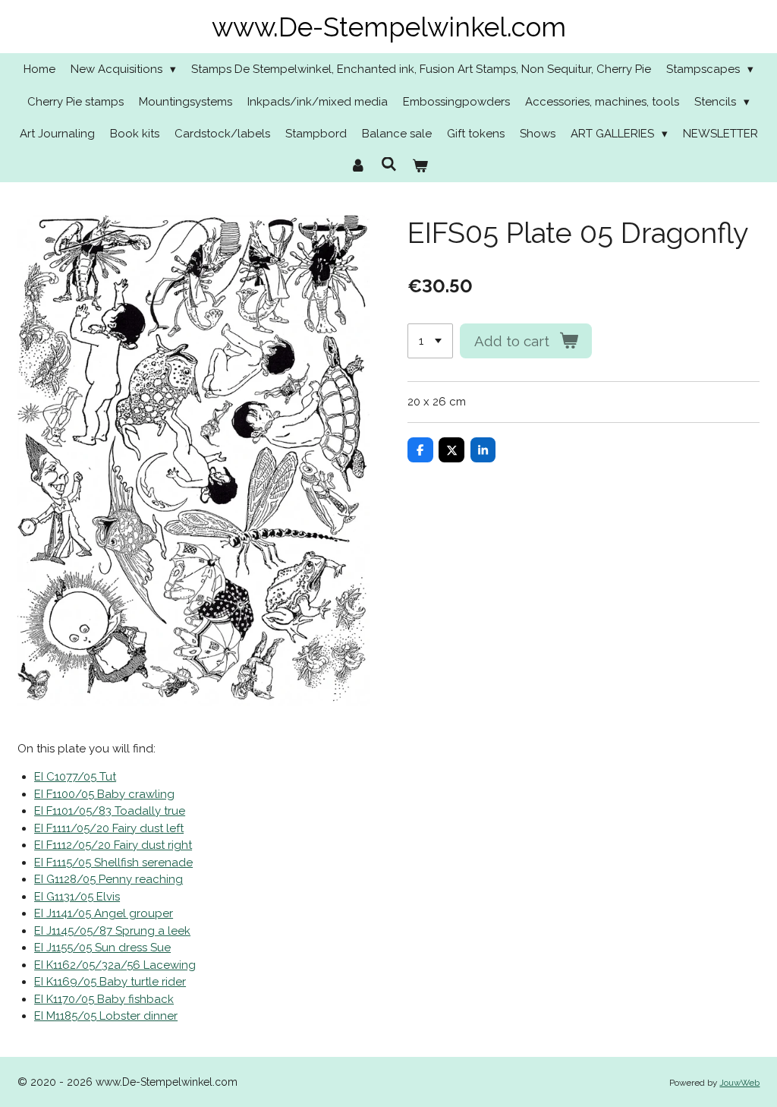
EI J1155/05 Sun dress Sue (102, 947)
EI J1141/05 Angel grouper (103, 913)
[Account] (357, 166)
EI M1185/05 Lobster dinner (106, 1016)
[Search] (388, 164)
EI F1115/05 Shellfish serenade (113, 862)
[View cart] (420, 166)
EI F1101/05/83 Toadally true (109, 811)
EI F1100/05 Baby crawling (104, 794)
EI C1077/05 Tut (75, 777)
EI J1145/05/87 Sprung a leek (112, 931)
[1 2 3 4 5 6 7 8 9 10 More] (430, 341)
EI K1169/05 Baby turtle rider (110, 982)
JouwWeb (739, 1082)
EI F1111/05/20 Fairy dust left (109, 828)
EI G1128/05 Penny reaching (108, 879)
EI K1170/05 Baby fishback (104, 999)
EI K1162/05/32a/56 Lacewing (115, 965)
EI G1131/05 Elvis (77, 897)
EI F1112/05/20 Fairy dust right (113, 845)
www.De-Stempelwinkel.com (389, 27)
